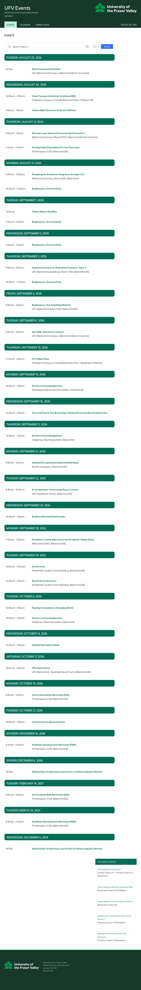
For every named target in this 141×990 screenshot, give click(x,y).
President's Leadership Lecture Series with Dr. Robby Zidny (63, 539)
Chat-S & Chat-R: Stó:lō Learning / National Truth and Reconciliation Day (70, 412)
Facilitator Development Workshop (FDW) (54, 744)
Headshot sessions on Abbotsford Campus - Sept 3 (59, 267)
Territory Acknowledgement (47, 385)
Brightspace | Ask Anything (46, 188)
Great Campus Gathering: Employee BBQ (54, 96)
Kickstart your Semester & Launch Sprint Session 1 (58, 133)
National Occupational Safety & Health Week (55, 462)
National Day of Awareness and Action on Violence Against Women (67, 771)
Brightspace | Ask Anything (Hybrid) (51, 304)
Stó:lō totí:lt (38, 566)
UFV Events (17, 7)
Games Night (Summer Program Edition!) (54, 110)
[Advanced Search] (87, 46)
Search (107, 47)
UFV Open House (41, 667)
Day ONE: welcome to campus (48, 331)
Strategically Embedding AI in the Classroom (56, 147)
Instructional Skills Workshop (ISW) (50, 694)
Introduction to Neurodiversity (48, 721)
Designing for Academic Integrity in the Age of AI (58, 174)
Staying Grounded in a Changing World (52, 607)
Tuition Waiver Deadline (44, 211)
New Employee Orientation (46, 69)
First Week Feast (40, 358)
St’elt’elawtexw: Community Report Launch (55, 489)
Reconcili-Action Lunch (44, 580)
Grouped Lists (95, 46)
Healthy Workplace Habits (45, 645)
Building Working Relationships (48, 516)
